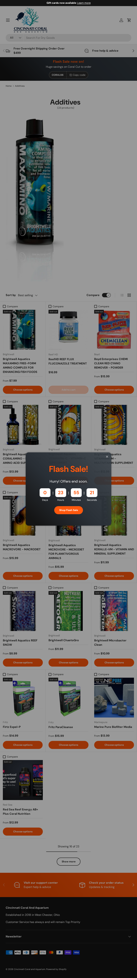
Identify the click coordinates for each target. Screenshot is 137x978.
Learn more (84, 2)
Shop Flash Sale (68, 510)
